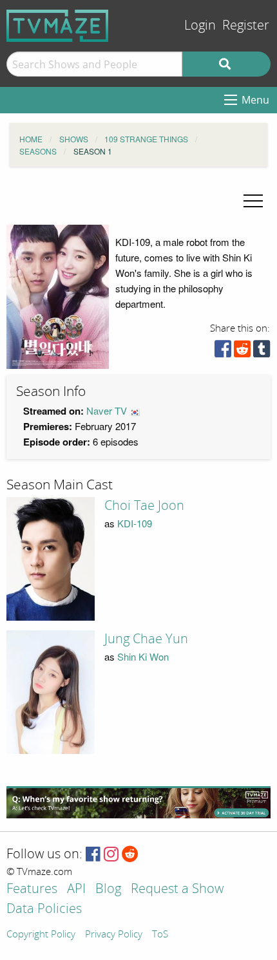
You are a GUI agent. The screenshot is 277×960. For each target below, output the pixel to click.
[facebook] (223, 352)
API (76, 889)
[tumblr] (261, 352)
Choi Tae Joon (144, 505)
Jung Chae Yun (146, 638)
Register (245, 25)
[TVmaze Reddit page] (130, 854)
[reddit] (242, 352)
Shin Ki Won (143, 656)
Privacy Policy (113, 935)
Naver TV (106, 410)
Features (31, 889)
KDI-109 (134, 523)
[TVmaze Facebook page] (93, 854)
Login (200, 25)
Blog (108, 889)
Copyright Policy (40, 935)
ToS (160, 935)
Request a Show (177, 889)
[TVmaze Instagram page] (111, 854)
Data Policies (44, 909)
